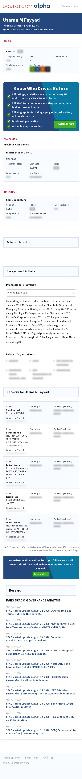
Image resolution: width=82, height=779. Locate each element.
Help (51, 758)
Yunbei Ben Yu (13, 522)
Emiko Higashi (13, 465)
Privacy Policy (31, 758)
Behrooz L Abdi (13, 432)
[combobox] (70, 6)
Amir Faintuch (13, 410)
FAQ (44, 758)
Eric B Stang (12, 497)
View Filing (12, 342)
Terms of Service (12, 758)
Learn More (65, 124)
